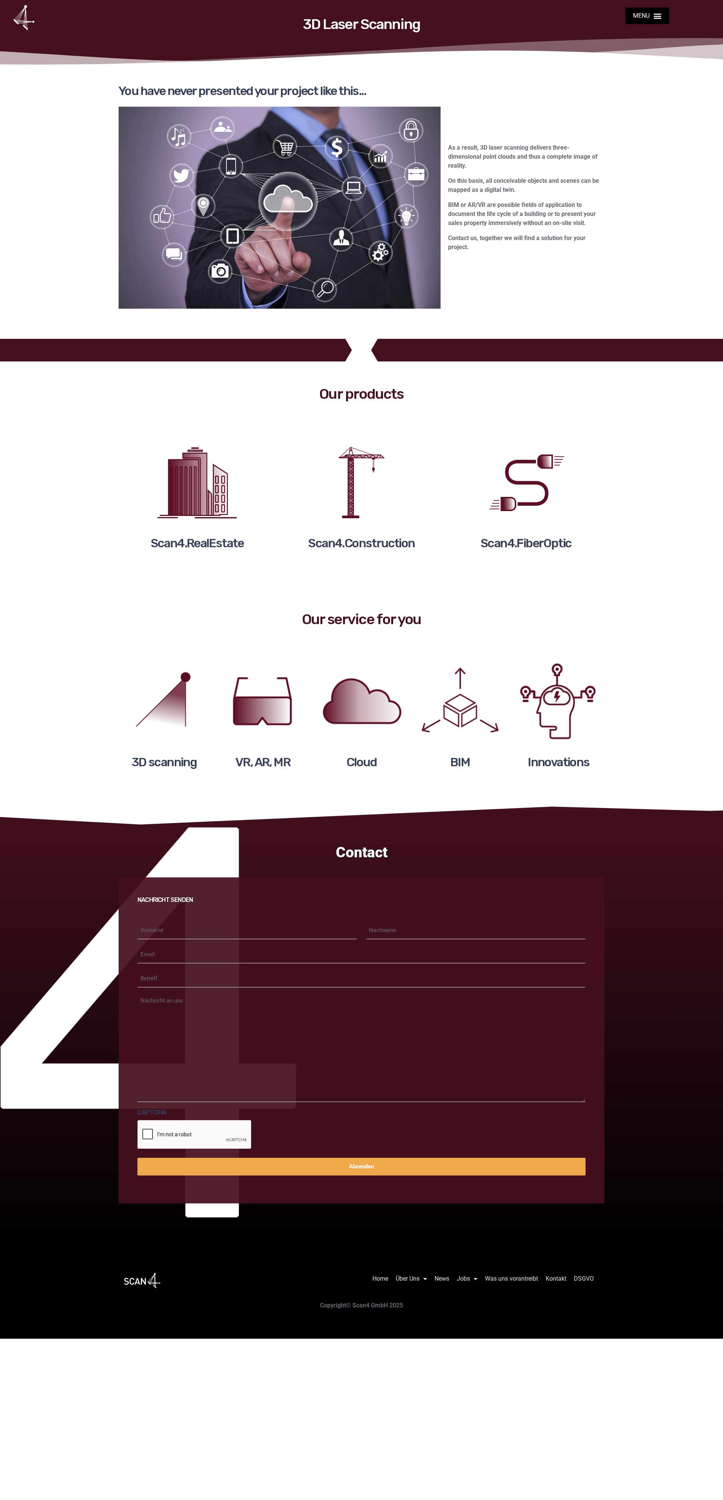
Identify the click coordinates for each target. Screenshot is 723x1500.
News (442, 1278)
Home (380, 1278)
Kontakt (556, 1278)
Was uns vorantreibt (511, 1278)
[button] (647, 16)
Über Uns (407, 1278)
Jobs (463, 1278)
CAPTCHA (151, 1112)
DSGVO (584, 1278)
